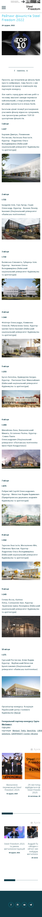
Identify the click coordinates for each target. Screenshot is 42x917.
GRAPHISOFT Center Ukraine (24, 733)
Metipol (16, 730)
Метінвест (7, 724)
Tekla (23, 730)
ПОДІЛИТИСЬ (22, 71)
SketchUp (31, 730)
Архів (37, 749)
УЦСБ (17, 713)
